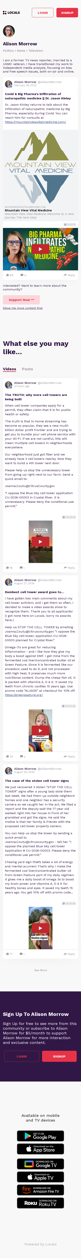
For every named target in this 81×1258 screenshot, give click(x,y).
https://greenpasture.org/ (24, 695)
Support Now (19, 300)
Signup (67, 13)
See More (40, 970)
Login (43, 13)
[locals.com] (11, 12)
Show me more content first (23, 308)
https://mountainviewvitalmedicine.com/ (35, 122)
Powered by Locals (41, 1244)
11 (25, 275)
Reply (71, 275)
